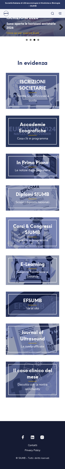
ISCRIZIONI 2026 (22, 18)
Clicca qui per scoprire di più (22, 33)
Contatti (32, 445)
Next (60, 27)
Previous (5, 27)
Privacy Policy (32, 450)
